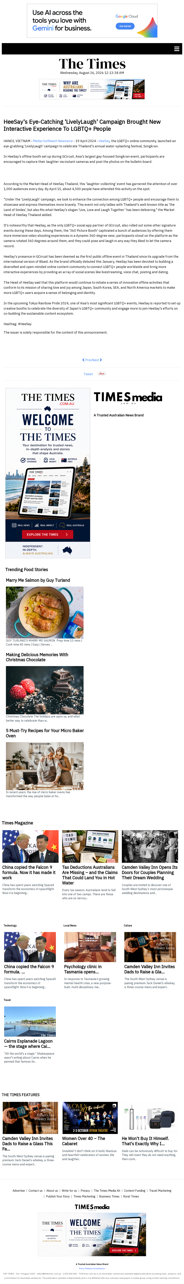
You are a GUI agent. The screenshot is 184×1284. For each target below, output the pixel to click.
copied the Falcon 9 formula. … (29, 969)
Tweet (88, 374)
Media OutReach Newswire (53, 141)
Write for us (69, 1190)
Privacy (85, 1190)
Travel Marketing (160, 1190)
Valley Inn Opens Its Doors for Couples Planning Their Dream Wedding (150, 872)
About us (52, 1190)
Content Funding (134, 1190)
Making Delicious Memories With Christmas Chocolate (37, 657)
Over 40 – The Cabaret (83, 1140)
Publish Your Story (58, 1196)
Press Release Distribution (92, 1268)
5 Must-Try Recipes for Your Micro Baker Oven (45, 733)
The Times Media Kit (107, 1190)
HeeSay (104, 141)
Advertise (19, 1190)
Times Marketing (84, 1196)
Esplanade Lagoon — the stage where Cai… (28, 1043)
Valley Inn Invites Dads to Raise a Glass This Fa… (27, 1143)
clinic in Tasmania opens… (83, 969)
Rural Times (131, 1196)
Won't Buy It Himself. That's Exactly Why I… (145, 1140)
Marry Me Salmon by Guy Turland (38, 580)
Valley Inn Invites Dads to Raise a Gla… (149, 969)
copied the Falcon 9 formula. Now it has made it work (29, 872)
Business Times (109, 1196)
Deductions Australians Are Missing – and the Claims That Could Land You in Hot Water (90, 875)
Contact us (36, 1190)
